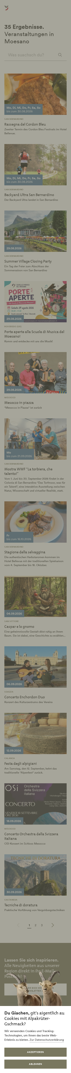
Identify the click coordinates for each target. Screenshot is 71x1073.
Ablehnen (35, 1064)
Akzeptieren (35, 1052)
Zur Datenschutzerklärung (46, 1039)
